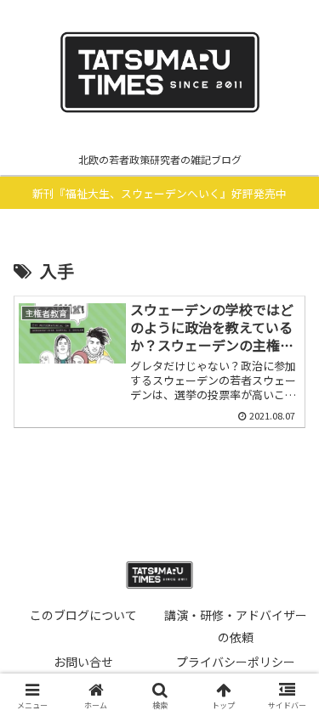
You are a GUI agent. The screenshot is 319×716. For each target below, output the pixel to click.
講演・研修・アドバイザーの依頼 (235, 625)
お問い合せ (83, 661)
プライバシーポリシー (235, 661)
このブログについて (83, 614)
